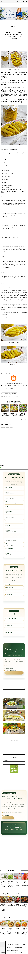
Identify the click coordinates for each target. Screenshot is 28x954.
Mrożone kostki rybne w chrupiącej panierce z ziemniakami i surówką (24, 931)
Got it (20, 952)
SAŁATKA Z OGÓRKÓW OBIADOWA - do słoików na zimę (14, 706)
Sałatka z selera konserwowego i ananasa (5, 415)
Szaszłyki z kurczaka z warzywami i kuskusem (10, 906)
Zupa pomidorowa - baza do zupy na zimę (25, 883)
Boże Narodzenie (10, 549)
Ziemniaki (10, 526)
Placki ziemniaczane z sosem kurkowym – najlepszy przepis (3, 931)
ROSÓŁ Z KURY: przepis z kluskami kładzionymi (8, 387)
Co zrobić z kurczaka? (11, 618)
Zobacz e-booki (14, 673)
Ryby (11, 502)
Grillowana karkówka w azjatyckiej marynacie (24, 906)
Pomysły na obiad (10, 584)
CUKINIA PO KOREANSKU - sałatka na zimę (14, 731)
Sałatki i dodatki (10, 632)
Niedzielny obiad (11, 539)
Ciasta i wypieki (11, 512)
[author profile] (14, 378)
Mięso (10, 497)
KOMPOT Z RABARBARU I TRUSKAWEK (17, 905)
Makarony (11, 531)
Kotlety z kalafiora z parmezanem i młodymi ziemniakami (10, 931)
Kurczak (10, 493)
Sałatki (10, 516)
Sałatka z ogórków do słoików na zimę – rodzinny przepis (14, 719)
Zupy (12, 507)
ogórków (16, 153)
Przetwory (10, 554)
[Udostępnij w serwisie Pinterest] (12, 374)
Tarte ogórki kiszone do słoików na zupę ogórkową (10, 884)
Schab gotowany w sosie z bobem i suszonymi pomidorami (17, 931)
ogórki (13, 87)
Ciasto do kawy (9, 625)
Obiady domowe (11, 488)
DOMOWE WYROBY (6, 393)
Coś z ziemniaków (10, 629)
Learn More (14, 952)
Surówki (10, 521)
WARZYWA (17, 396)
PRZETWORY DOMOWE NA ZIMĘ (7, 396)
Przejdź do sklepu (8, 818)
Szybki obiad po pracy (11, 622)
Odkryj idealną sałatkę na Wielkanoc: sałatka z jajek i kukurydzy (14, 416)
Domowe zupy (9, 591)
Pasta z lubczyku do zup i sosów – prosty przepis (3, 884)
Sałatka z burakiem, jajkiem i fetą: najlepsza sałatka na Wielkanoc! (23, 416)
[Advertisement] (14, 853)
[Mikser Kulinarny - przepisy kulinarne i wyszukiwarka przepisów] (14, 772)
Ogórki (4, 213)
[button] (14, 26)
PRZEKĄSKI (14, 393)
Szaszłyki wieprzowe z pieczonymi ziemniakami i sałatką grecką (3, 907)
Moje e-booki (9, 594)
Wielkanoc (11, 544)
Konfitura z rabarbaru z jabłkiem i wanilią (17, 883)
